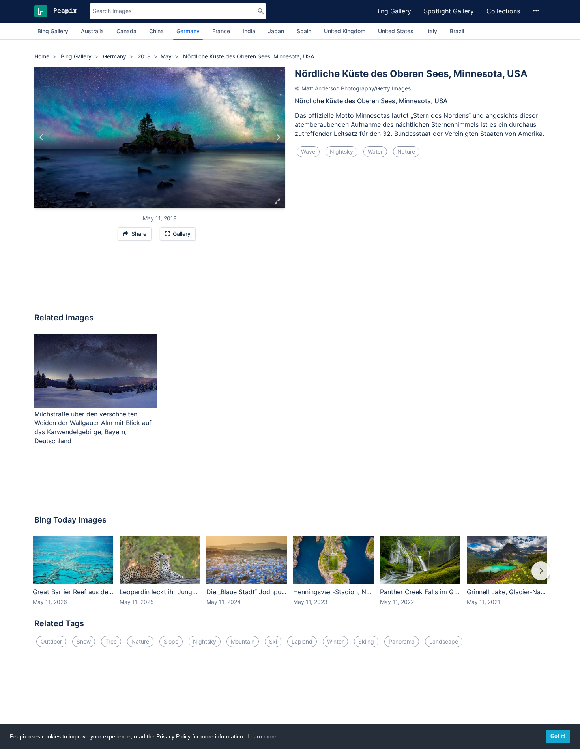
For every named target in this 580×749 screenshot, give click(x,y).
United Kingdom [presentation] (344, 31)
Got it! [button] (557, 736)
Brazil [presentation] (457, 31)
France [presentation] (221, 31)
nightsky (341, 151)
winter (335, 641)
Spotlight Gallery (449, 11)
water (375, 151)
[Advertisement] (290, 281)
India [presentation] (249, 31)
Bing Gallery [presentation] (52, 31)
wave (308, 151)
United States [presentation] (395, 31)
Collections (503, 11)
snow (84, 641)
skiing (366, 641)
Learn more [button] (262, 736)
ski (273, 641)
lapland (302, 641)
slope (171, 641)
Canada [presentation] (126, 31)
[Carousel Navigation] (290, 576)
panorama (402, 641)
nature (406, 151)
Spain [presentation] (304, 31)
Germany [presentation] (188, 31)
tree (111, 641)
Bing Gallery (393, 11)
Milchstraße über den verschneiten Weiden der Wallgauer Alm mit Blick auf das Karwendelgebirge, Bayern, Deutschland (93, 427)
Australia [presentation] (92, 31)
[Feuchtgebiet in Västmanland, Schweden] (41, 137)
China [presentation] (156, 31)
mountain (242, 641)
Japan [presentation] (276, 31)
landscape (443, 641)
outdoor (51, 641)
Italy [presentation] (431, 31)
